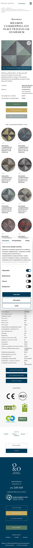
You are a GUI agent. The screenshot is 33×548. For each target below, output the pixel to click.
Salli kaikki (16, 294)
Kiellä (16, 306)
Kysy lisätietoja (16, 110)
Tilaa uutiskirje (16, 507)
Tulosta (16, 450)
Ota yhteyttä (16, 513)
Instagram (8, 537)
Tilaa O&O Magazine (16, 518)
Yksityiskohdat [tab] (16, 240)
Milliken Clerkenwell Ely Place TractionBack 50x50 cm (12, 9)
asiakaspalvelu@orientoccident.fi (16, 492)
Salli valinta (16, 300)
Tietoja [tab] (27, 240)
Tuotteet (3, 8)
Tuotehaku (21, 3)
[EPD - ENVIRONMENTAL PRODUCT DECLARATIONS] (16, 55)
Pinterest (14, 434)
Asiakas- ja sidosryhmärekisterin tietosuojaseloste (15, 543)
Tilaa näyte (16, 104)
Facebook (23, 434)
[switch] (28, 276)
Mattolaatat (9, 8)
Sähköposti (16, 435)
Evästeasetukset (9, 545)
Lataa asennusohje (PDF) (16, 375)
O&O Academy (16, 527)
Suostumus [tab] (5, 240)
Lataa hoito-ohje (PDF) (16, 370)
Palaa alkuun (16, 445)
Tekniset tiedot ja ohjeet (16, 116)
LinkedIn (6, 434)
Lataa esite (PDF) (17, 381)
